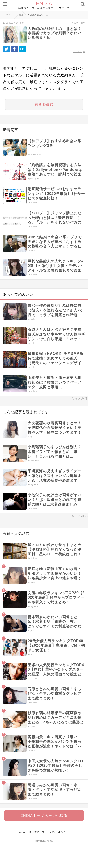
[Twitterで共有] (6, 49)
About (23, 832)
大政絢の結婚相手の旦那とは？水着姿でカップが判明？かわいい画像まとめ (54, 33)
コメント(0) (79, 51)
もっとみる (79, 398)
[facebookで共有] (14, 49)
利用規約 (34, 832)
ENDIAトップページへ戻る (44, 815)
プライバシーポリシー (55, 832)
